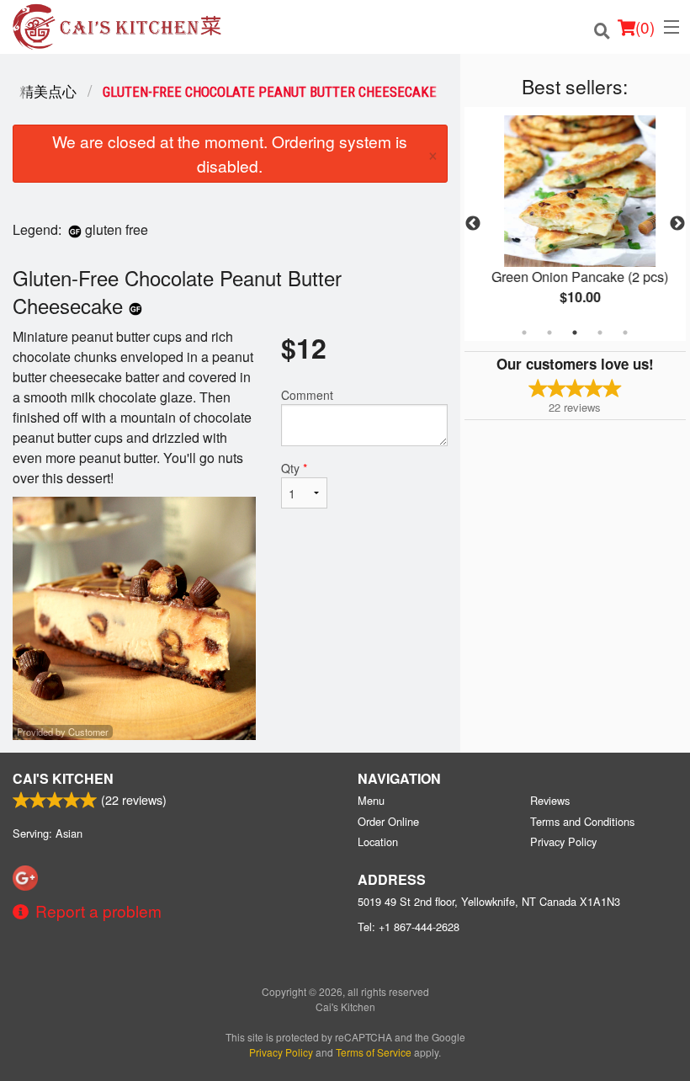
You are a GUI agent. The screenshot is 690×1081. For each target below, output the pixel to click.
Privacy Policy (563, 841)
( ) (645, 26)
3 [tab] (574, 332)
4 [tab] (600, 332)
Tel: (408, 927)
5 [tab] (625, 332)
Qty (294, 468)
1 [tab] (524, 332)
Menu (371, 800)
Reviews (550, 800)
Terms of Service (373, 1052)
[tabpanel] (575, 224)
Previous (472, 224)
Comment (307, 394)
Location (378, 841)
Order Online (388, 821)
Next (677, 224)
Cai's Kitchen (63, 778)
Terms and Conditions (582, 821)
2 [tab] (549, 332)
